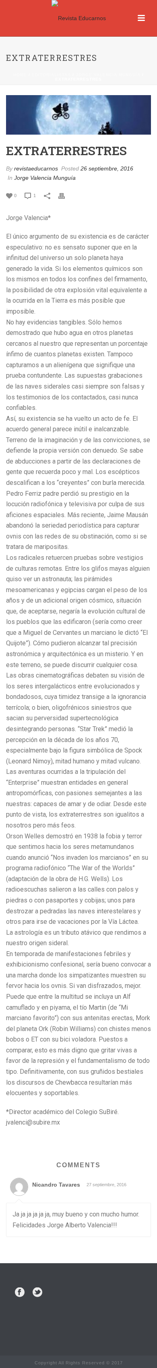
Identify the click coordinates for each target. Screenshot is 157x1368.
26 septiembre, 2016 (107, 168)
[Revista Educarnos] (79, 18)
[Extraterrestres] (78, 115)
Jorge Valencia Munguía (108, 75)
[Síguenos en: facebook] (20, 1292)
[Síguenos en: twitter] (37, 1292)
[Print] (65, 195)
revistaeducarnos (36, 168)
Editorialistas (51, 75)
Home (20, 75)
